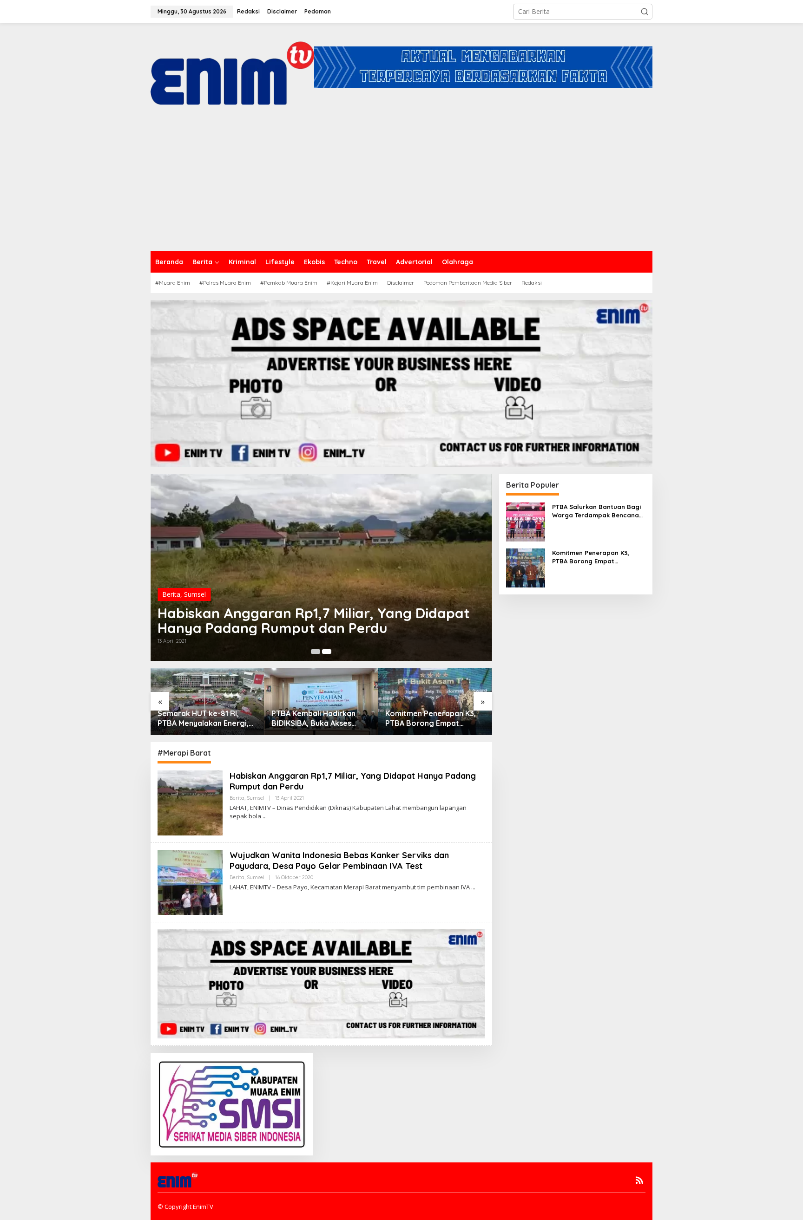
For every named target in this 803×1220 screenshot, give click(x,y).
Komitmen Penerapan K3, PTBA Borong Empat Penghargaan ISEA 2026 (430, 718)
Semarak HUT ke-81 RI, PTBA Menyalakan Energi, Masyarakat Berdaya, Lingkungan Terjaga (203, 718)
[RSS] (639, 1180)
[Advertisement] (401, 182)
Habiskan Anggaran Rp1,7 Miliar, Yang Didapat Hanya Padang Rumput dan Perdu (314, 620)
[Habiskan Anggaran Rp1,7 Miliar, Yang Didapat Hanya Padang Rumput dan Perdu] (265, 816)
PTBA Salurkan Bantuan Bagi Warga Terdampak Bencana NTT (596, 511)
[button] (644, 12)
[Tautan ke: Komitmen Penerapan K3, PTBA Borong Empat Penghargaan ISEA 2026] (525, 566)
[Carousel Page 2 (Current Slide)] (326, 651)
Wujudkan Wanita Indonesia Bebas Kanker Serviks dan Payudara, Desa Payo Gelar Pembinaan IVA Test (339, 860)
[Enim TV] (232, 66)
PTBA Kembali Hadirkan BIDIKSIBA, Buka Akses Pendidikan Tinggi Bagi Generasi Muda (313, 718)
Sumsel (195, 594)
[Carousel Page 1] (315, 651)
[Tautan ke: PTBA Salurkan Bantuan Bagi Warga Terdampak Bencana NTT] (525, 520)
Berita (171, 594)
